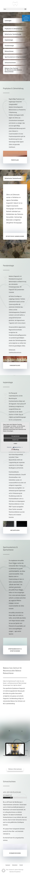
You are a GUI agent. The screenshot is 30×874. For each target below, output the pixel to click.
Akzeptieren (15, 436)
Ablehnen (15, 440)
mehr (15, 443)
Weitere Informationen (15, 769)
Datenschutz (14, 865)
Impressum (8, 865)
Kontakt (21, 865)
